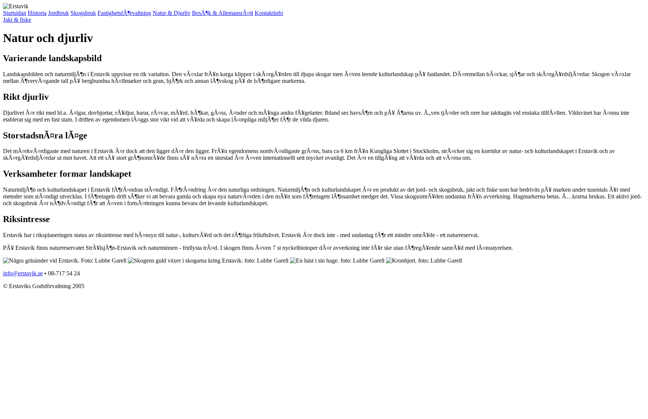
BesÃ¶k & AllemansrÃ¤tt (222, 13)
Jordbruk (58, 13)
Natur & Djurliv (171, 13)
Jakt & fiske (17, 20)
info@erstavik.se (23, 273)
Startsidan (14, 13)
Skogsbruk (83, 13)
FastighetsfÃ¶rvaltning (124, 13)
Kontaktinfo (269, 13)
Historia (37, 13)
